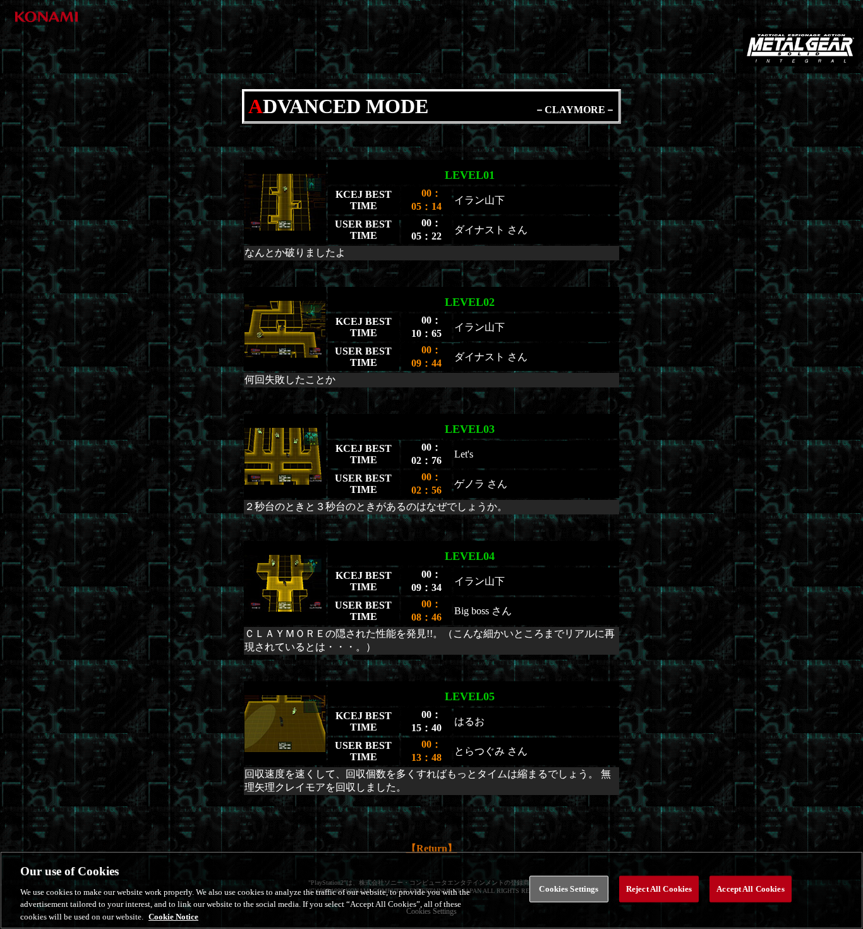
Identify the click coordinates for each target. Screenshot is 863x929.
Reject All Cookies (659, 889)
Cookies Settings (568, 889)
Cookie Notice (173, 916)
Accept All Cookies (750, 889)
